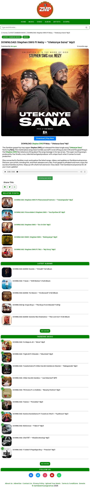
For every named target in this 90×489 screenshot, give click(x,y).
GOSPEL (66, 22)
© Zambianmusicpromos (43, 486)
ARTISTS (56, 22)
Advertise (17, 483)
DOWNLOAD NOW (45, 178)
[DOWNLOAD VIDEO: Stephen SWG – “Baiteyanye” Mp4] (7, 245)
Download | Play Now (45, 138)
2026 (56, 486)
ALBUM (48, 22)
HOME (23, 22)
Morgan (14, 46)
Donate (82, 483)
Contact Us (27, 483)
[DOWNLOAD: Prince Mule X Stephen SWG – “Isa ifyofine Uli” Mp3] (7, 220)
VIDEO (39, 22)
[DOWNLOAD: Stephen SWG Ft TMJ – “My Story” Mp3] (7, 257)
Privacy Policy (38, 483)
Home (5, 33)
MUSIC (31, 22)
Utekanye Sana (76, 147)
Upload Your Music (53, 483)
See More (45, 331)
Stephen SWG (37, 143)
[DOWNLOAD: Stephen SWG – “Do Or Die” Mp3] (7, 232)
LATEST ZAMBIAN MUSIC (17, 33)
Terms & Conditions (70, 483)
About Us (9, 483)
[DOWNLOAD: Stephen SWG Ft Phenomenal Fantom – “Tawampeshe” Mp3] (7, 208)
